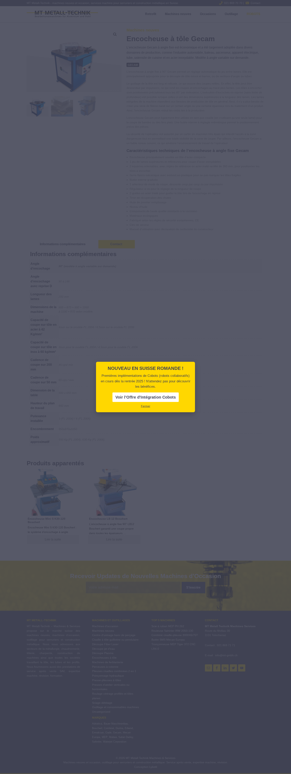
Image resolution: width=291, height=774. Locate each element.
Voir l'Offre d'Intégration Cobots (145, 397)
